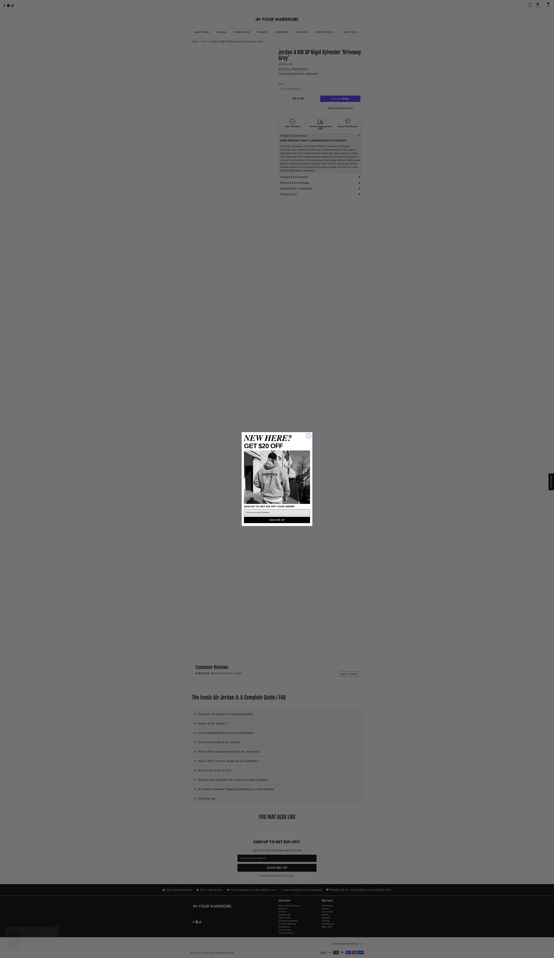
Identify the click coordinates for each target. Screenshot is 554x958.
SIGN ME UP (277, 519)
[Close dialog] (308, 435)
